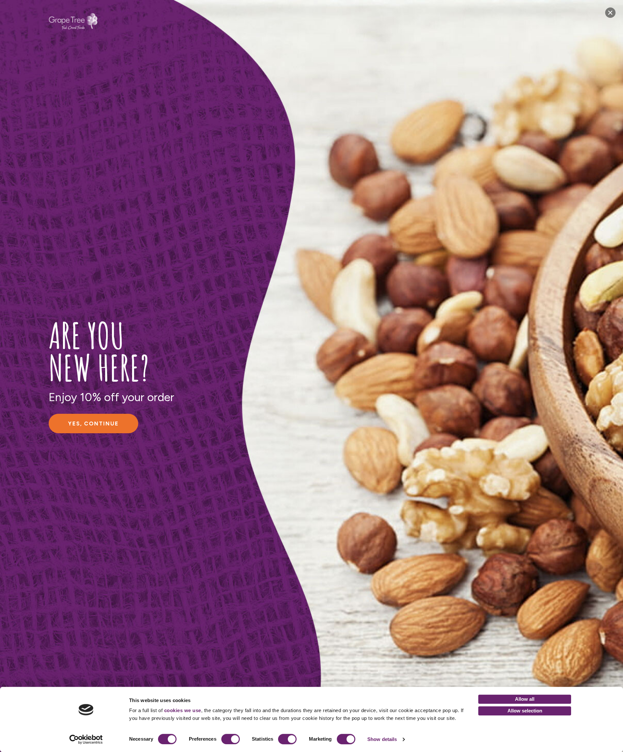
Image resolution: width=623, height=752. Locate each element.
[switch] (230, 739)
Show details (382, 739)
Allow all (524, 699)
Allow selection (524, 710)
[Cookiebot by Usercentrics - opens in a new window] (86, 739)
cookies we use (182, 710)
